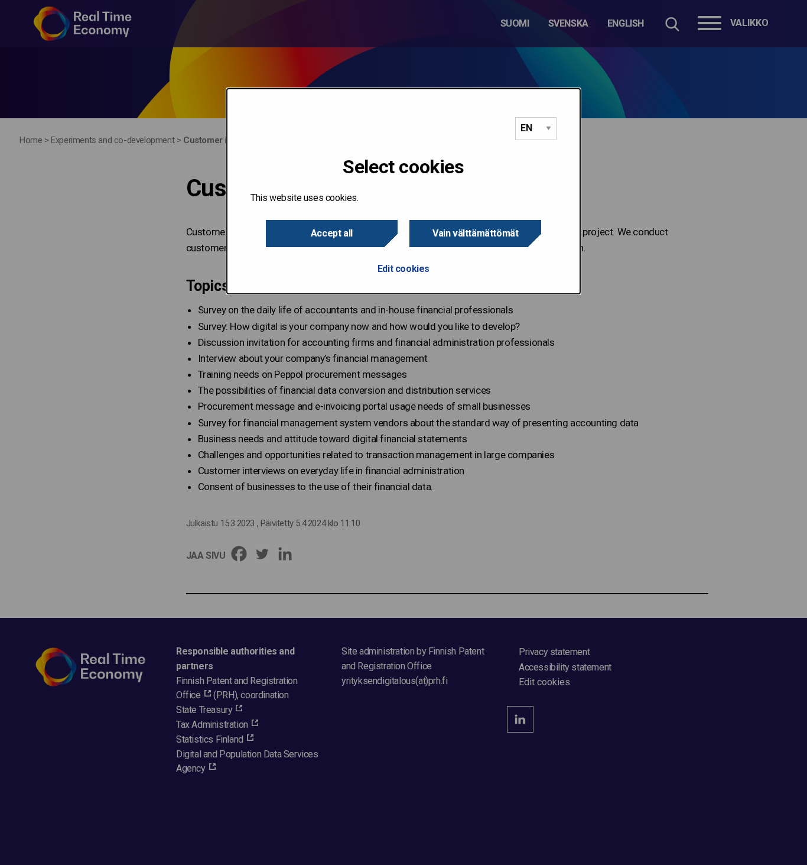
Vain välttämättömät (475, 233)
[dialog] (403, 191)
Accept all (332, 233)
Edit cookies (403, 268)
